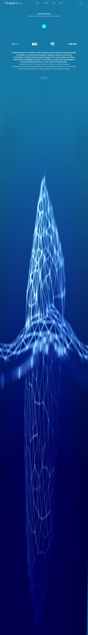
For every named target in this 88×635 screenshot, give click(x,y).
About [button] (37, 2)
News (53, 2)
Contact (61, 2)
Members (46, 2)
